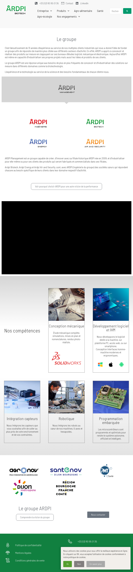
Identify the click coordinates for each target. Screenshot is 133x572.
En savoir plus (96, 564)
